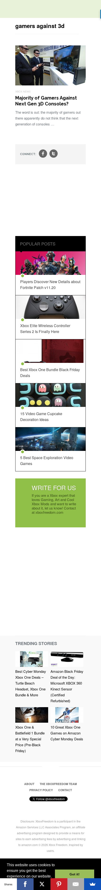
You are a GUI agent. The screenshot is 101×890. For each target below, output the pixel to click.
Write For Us (54, 487)
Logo (7, 9)
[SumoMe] (92, 884)
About (29, 784)
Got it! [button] (75, 874)
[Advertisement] (50, 200)
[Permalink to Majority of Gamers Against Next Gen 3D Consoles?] (50, 83)
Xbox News (23, 91)
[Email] (75, 884)
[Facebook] (25, 884)
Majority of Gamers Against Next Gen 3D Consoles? (46, 101)
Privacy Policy (41, 790)
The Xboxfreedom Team (58, 784)
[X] (42, 884)
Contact (65, 790)
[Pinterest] (58, 884)
